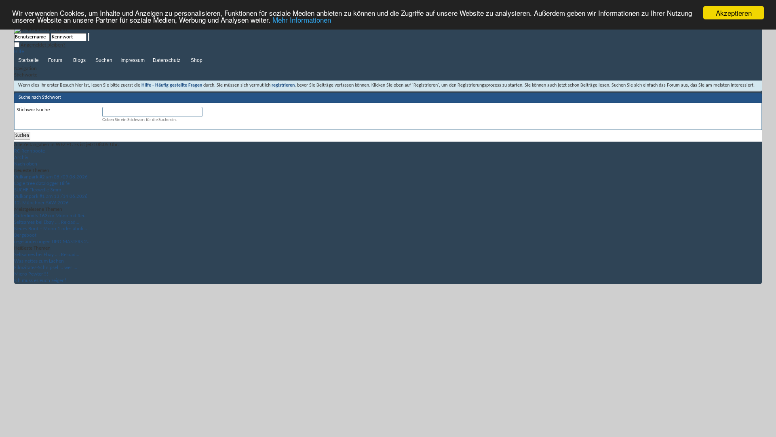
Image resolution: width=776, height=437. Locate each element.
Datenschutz (166, 60)
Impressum (132, 60)
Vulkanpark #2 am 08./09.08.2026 (51, 177)
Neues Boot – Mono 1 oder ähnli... (50, 228)
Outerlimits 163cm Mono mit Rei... (51, 215)
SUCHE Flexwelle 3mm (37, 190)
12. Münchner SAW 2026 (41, 203)
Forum (55, 60)
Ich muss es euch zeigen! (40, 280)
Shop (196, 60)
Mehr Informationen (301, 20)
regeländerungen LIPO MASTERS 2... (52, 241)
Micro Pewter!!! (31, 274)
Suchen (103, 60)
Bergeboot (25, 235)
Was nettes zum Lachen (39, 261)
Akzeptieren (734, 13)
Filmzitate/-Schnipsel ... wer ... (45, 267)
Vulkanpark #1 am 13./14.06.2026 (51, 196)
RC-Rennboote (29, 151)
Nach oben (25, 164)
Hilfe (19, 51)
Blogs (79, 60)
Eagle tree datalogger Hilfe (42, 183)
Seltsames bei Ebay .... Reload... (46, 222)
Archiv (21, 157)
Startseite (28, 60)
